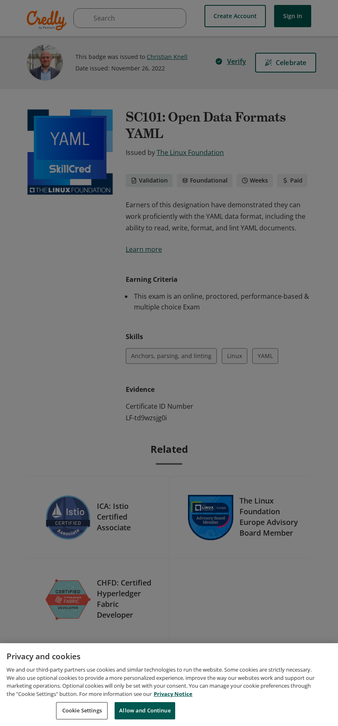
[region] (169, 684)
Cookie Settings (82, 710)
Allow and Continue (144, 710)
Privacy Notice (173, 694)
